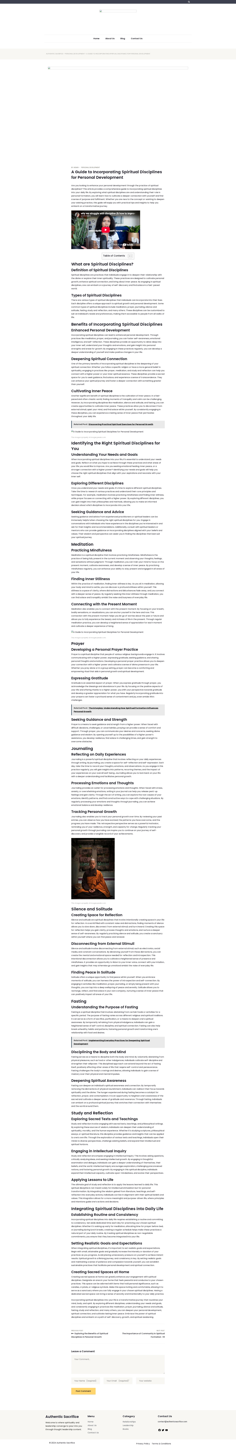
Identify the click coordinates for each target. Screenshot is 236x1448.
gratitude (123, 657)
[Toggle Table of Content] (129, 256)
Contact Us (137, 38)
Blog (122, 38)
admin (76, 167)
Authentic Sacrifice (54, 54)
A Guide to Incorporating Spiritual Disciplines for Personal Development (116, 174)
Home (96, 38)
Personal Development (75, 54)
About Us (110, 38)
